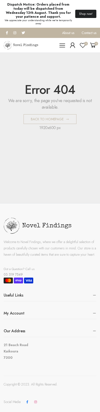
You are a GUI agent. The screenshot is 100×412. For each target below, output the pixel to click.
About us (68, 32)
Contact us (89, 32)
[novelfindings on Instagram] (35, 402)
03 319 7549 (13, 274)
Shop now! (85, 14)
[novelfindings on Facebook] (27, 402)
